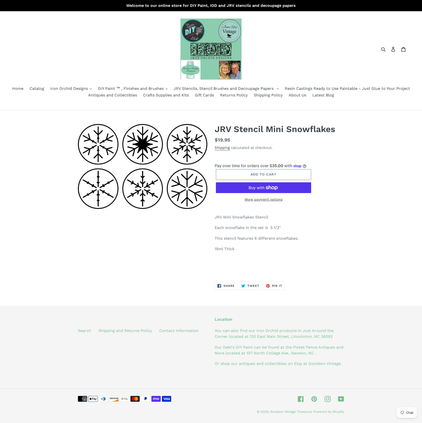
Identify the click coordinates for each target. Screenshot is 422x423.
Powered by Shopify (328, 411)
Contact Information (179, 330)
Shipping (222, 147)
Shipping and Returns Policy (125, 330)
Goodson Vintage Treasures (291, 411)
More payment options (264, 199)
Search (84, 330)
